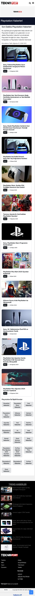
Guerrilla (6, 423)
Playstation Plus (28, 450)
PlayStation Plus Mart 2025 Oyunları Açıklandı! (16, 272)
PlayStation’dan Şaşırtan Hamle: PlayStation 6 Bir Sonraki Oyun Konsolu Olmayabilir (14, 360)
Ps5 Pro (29, 423)
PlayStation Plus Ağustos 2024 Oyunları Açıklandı (14, 389)
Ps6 (29, 431)
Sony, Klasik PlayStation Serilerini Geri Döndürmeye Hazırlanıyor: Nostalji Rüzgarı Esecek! (16, 128)
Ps (17, 431)
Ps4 (29, 404)
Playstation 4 (17, 462)
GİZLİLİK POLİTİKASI (23, 576)
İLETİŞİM (20, 579)
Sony (29, 439)
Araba (19, 560)
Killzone (17, 414)
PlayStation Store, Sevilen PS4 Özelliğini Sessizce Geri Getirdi (13, 186)
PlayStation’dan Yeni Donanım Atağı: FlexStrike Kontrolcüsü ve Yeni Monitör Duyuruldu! (16, 97)
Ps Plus (29, 462)
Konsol (6, 439)
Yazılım (20, 567)
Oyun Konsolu (17, 440)
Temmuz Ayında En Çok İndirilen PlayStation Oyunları (14, 215)
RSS (6, 589)
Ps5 (17, 423)
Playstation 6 (6, 431)
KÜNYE (20, 574)
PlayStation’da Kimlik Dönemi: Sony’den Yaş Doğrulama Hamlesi (15, 157)
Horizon (29, 414)
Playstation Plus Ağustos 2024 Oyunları (6, 451)
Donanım (3, 567)
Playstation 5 (6, 462)
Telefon (3, 560)
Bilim (2, 562)
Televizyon (21, 565)
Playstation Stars (6, 415)
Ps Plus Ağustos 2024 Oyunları (17, 451)
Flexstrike (6, 404)
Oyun (6, 470)
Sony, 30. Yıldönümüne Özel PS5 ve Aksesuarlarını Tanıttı (15, 330)
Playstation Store (17, 405)
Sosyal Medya (22, 562)
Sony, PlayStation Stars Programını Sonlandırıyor (15, 244)
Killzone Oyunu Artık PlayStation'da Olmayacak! (15, 301)
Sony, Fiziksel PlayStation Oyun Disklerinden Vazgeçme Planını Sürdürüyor (14, 66)
